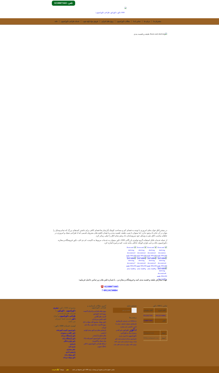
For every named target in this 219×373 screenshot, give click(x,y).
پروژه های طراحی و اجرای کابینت (94, 311)
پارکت (135, 341)
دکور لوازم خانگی (70, 341)
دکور (133, 329)
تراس (118, 324)
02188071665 (148, 321)
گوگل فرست (55, 369)
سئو (68, 369)
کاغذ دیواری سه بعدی (126, 344)
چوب (118, 341)
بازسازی (119, 321)
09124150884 (161, 315)
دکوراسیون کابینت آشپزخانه (66, 330)
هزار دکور (118, 339)
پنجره (122, 341)
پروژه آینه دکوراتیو (100, 314)
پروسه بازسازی (128, 341)
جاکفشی (130, 327)
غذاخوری (125, 336)
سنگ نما (129, 333)
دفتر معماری (71, 349)
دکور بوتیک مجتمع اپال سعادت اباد (94, 322)
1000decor (133, 321)
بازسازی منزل (131, 324)
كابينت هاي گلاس (100, 317)
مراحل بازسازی (125, 339)
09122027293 (148, 315)
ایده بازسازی (126, 321)
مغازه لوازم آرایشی (99, 336)
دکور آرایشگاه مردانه (68, 336)
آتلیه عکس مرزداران (99, 319)
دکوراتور (126, 330)
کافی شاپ (117, 344)
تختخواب (123, 324)
